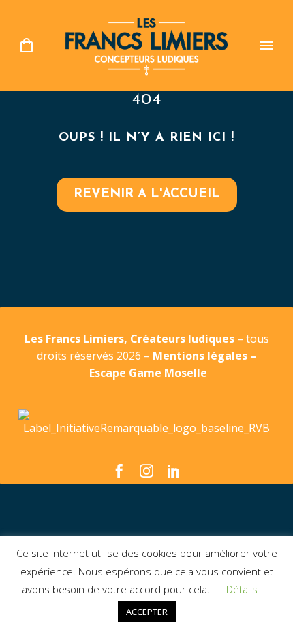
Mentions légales (201, 355)
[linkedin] (174, 471)
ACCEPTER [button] (147, 611)
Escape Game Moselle (148, 372)
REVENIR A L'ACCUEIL (147, 194)
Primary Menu (266, 45)
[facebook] (119, 471)
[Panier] (26, 45)
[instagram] (146, 471)
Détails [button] (242, 589)
